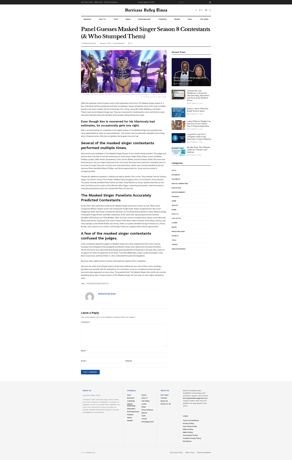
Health (177, 19)
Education (176, 188)
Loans (174, 223)
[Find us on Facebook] (196, 10)
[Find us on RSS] (210, 10)
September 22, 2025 (182, 84)
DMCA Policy (98, 2)
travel (175, 244)
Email (84, 361)
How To (102, 19)
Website (128, 361)
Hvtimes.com (90, 452)
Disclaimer (187, 441)
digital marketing (180, 183)
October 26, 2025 (194, 155)
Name (84, 351)
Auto (190, 19)
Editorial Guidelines (111, 2)
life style (176, 218)
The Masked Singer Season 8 (97, 283)
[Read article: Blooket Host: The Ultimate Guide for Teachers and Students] (178, 151)
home (174, 210)
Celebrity (162, 19)
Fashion (175, 196)
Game (174, 201)
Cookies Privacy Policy (192, 438)
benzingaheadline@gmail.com (195, 398)
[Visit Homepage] (146, 10)
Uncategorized (178, 249)
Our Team (165, 395)
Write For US (166, 404)
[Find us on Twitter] (201, 10)
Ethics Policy (188, 429)
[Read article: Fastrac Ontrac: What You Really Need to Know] (178, 112)
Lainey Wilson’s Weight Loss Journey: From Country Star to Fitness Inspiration (199, 123)
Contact (164, 398)
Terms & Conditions (191, 420)
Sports (175, 236)
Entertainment (144, 19)
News (128, 19)
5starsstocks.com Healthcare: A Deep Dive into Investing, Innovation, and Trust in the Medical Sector (198, 95)
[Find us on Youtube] (206, 10)
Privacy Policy (188, 423)
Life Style (204, 19)
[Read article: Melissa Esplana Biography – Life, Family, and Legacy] (191, 72)
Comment (86, 322)
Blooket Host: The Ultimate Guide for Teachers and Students (198, 149)
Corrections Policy (190, 435)
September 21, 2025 (195, 129)
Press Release (178, 231)
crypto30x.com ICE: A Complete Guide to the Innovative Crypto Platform (199, 136)
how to (175, 214)
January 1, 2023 (105, 43)
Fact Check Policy (87, 2)
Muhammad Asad (89, 43)
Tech (116, 19)
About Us (164, 401)
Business (87, 19)
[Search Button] (209, 2)
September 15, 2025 (195, 142)
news (174, 227)
